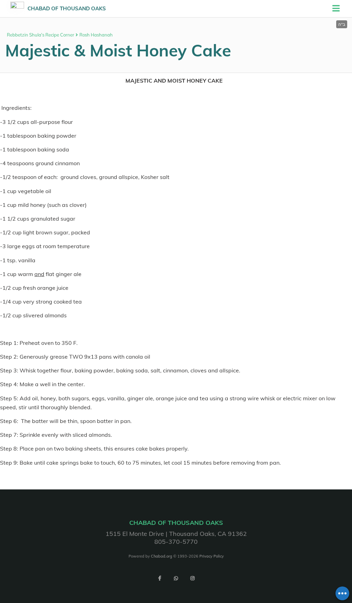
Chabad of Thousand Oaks (67, 8)
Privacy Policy (211, 556)
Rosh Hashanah (96, 35)
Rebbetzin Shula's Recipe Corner (40, 35)
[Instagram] (192, 578)
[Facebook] (159, 578)
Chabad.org (161, 556)
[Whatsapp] (176, 578)
